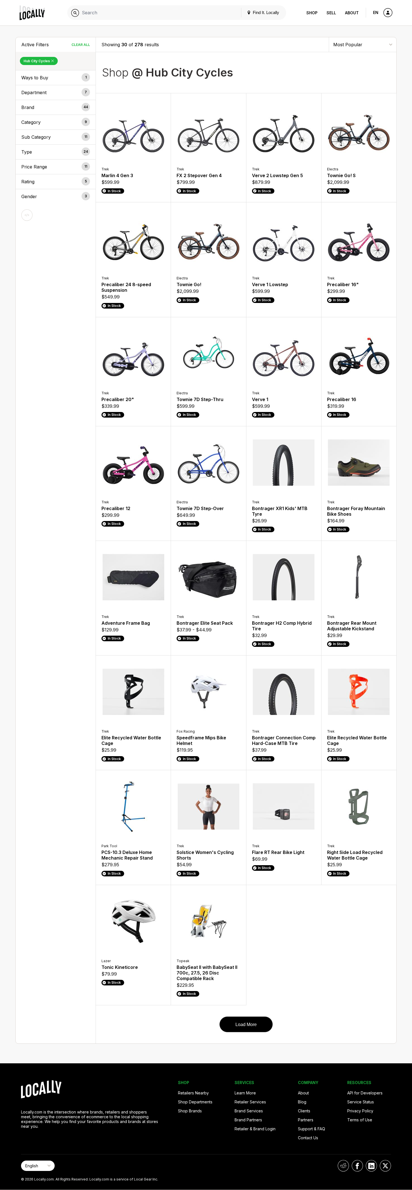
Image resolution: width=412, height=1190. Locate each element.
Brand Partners (248, 1119)
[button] (56, 77)
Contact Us (308, 1137)
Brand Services (249, 1110)
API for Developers (365, 1093)
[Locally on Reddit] (343, 1166)
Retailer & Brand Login (255, 1128)
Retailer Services (250, 1101)
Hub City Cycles (37, 61)
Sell (331, 12)
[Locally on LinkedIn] (371, 1166)
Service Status (360, 1101)
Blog (302, 1101)
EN (375, 12)
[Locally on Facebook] (357, 1166)
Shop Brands (190, 1110)
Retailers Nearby (193, 1093)
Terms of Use (359, 1119)
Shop (312, 12)
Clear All (80, 45)
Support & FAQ (311, 1128)
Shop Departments (195, 1101)
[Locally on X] (385, 1166)
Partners (305, 1119)
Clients (304, 1110)
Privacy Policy (360, 1110)
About (352, 12)
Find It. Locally (265, 12)
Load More (246, 1024)
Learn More (245, 1093)
